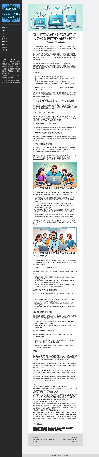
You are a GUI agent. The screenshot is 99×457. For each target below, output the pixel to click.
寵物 (3, 33)
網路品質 (44, 430)
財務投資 (4, 50)
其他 (3, 53)
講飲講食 (4, 47)
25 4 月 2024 (61, 42)
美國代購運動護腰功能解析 (10, 66)
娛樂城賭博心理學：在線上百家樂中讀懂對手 (43, 440)
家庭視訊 (69, 427)
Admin (50, 42)
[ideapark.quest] (11, 21)
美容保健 (4, 44)
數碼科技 (4, 39)
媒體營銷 (4, 27)
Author (64, 455)
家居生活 (4, 30)
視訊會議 (51, 430)
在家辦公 (36, 427)
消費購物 (4, 41)
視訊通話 (58, 430)
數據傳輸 (36, 430)
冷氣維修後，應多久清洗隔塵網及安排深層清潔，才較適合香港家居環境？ (11, 71)
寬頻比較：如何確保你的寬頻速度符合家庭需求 (66, 440)
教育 (3, 36)
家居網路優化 (61, 427)
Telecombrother (37, 159)
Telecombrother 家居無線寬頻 (42, 46)
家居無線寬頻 (43, 50)
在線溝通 (44, 427)
